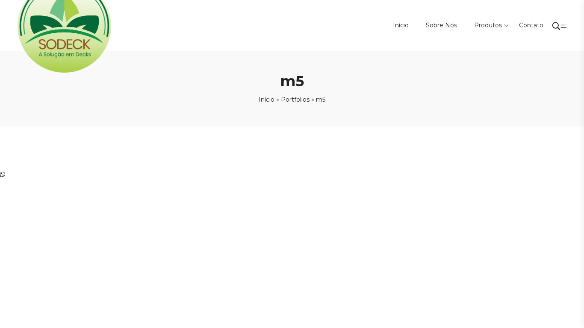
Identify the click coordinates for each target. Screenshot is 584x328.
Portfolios (295, 99)
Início (266, 99)
